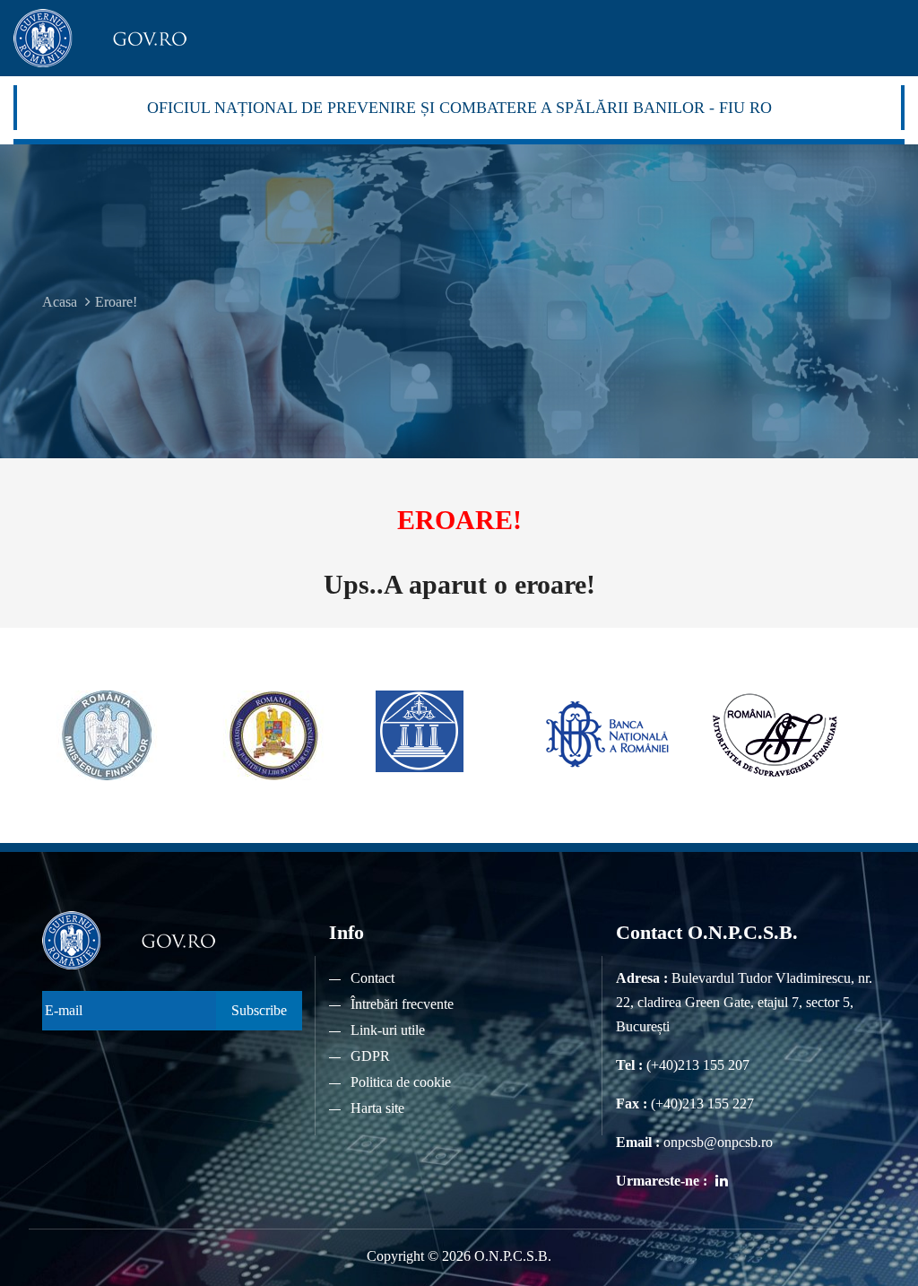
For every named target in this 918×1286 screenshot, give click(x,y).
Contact (372, 978)
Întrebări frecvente (402, 1004)
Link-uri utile (388, 1030)
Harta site (377, 1108)
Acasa (59, 301)
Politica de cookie (401, 1082)
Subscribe (259, 1010)
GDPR (370, 1056)
